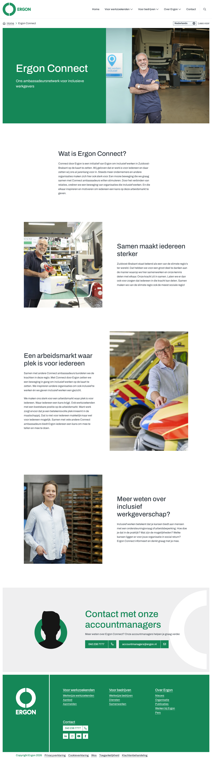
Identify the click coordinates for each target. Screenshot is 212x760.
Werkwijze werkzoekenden (78, 695)
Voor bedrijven (120, 690)
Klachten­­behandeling (134, 755)
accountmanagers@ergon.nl (139, 644)
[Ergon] (26, 701)
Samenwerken (117, 704)
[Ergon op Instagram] (72, 736)
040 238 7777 (96, 644)
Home (95, 9)
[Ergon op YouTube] (78, 736)
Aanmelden (70, 704)
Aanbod (67, 699)
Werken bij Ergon (165, 708)
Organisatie (162, 699)
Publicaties (161, 704)
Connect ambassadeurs (61, 373)
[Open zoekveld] (204, 9)
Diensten (114, 699)
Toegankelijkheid (109, 755)
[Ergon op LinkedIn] (65, 736)
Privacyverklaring (55, 755)
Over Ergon (164, 690)
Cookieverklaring (78, 755)
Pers (158, 712)
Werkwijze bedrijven (121, 695)
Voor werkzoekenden (79, 690)
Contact (191, 9)
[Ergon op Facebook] (85, 736)
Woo (94, 755)
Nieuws (159, 695)
